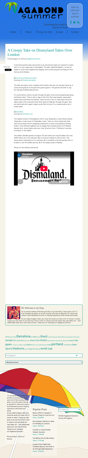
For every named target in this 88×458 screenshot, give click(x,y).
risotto (64, 345)
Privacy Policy (12, 437)
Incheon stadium (51, 340)
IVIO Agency (68, 418)
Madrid (29, 345)
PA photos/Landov (29, 80)
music (36, 345)
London (24, 345)
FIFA (14, 340)
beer (32, 337)
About (28, 32)
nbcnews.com (28, 114)
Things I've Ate (44, 32)
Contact (75, 32)
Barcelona (23, 336)
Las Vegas (19, 345)
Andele (14, 337)
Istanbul (71, 340)
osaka (49, 345)
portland (57, 344)
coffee (59, 337)
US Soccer (36, 349)
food (18, 340)
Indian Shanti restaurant (62, 340)
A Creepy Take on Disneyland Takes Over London (40, 52)
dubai (78, 337)
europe (8, 340)
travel (26, 349)
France (22, 340)
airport (10, 337)
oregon (44, 345)
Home (13, 32)
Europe (59, 32)
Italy (76, 340)
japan (8, 344)
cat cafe (50, 337)
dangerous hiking (72, 337)
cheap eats (54, 337)
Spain (74, 344)
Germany (27, 340)
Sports (8, 348)
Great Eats (34, 340)
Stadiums (18, 348)
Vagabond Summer (33, 59)
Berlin (35, 337)
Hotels (43, 340)
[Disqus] (44, 219)
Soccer (69, 345)
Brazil (44, 336)
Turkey (30, 349)
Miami (33, 345)
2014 (7, 337)
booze (38, 337)
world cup (46, 348)
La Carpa (14, 345)
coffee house (64, 337)
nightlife (41, 345)
